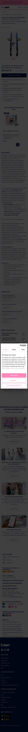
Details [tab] (14, 349)
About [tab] (23, 349)
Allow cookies (14, 375)
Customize (13, 380)
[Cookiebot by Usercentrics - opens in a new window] (20, 345)
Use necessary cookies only (14, 385)
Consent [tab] (5, 349)
